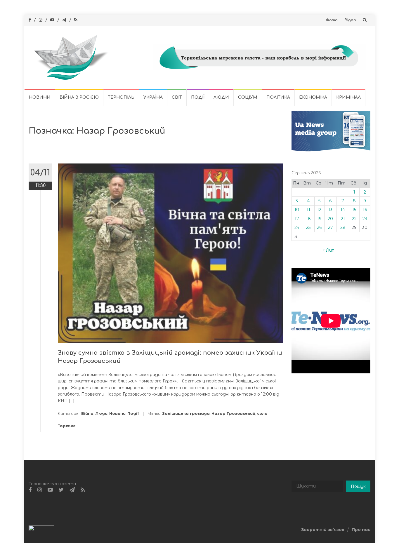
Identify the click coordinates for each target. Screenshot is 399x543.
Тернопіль (121, 97)
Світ (177, 97)
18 (308, 218)
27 (330, 227)
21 (343, 218)
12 (319, 209)
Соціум (247, 97)
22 (354, 218)
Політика (278, 97)
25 (308, 227)
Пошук (358, 486)
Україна (153, 97)
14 (343, 209)
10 (296, 209)
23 (364, 218)
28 (343, 227)
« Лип (328, 250)
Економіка (313, 97)
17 (297, 218)
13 (330, 209)
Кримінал (348, 97)
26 (319, 227)
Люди (221, 97)
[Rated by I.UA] (41, 529)
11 (308, 209)
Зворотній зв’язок (322, 529)
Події (197, 97)
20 (330, 218)
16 (365, 209)
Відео (350, 20)
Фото (332, 20)
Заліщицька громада (186, 413)
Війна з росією (79, 97)
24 (296, 227)
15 (354, 209)
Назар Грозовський (233, 413)
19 (319, 218)
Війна (87, 413)
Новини (40, 97)
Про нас (361, 529)
